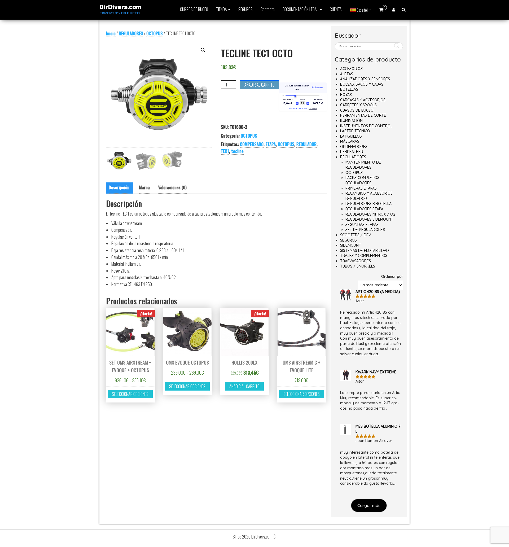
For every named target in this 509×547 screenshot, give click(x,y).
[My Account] (393, 9)
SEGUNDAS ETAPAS (362, 224)
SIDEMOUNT (350, 245)
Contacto (268, 9)
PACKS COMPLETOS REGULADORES (362, 180)
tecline (237, 151)
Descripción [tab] (119, 187)
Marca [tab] (144, 187)
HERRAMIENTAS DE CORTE (363, 115)
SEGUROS (245, 9)
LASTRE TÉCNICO (355, 131)
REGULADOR (306, 144)
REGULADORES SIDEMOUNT (369, 219)
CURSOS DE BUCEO (194, 9)
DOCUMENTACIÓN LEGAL (301, 9)
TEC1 (225, 151)
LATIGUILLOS (351, 136)
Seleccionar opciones (130, 394)
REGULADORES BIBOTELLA (368, 203)
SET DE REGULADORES (365, 229)
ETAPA (271, 144)
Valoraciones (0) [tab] (172, 187)
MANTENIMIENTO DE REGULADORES (363, 165)
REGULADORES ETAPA (364, 209)
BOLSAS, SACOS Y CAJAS (361, 84)
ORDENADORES (353, 146)
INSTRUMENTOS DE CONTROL (366, 126)
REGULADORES (131, 33)
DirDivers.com (120, 7)
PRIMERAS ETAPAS (361, 188)
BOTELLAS (349, 89)
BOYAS (346, 94)
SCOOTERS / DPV (355, 235)
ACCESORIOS (351, 68)
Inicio (111, 33)
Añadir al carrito (259, 85)
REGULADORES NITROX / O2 (370, 214)
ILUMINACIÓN (351, 120)
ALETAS (346, 74)
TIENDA (222, 9)
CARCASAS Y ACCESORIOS (362, 100)
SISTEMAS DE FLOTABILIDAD (364, 250)
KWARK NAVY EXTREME (376, 372)
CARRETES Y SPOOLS (358, 105)
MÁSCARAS (349, 141)
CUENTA (336, 9)
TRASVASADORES (355, 261)
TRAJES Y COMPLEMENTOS (363, 255)
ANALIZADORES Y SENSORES (365, 79)
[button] (203, 50)
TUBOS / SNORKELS (357, 266)
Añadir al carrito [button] (244, 386)
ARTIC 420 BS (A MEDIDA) (378, 291)
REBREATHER (351, 151)
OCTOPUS (154, 33)
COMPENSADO (252, 144)
